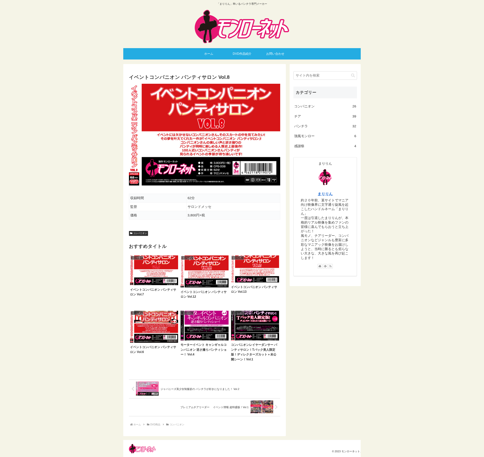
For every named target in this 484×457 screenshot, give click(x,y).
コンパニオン (140, 233)
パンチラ (325, 126)
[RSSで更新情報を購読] (330, 266)
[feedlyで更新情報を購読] (325, 266)
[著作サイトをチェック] (320, 266)
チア (325, 116)
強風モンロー (325, 136)
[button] (353, 75)
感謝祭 (325, 146)
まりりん (325, 194)
